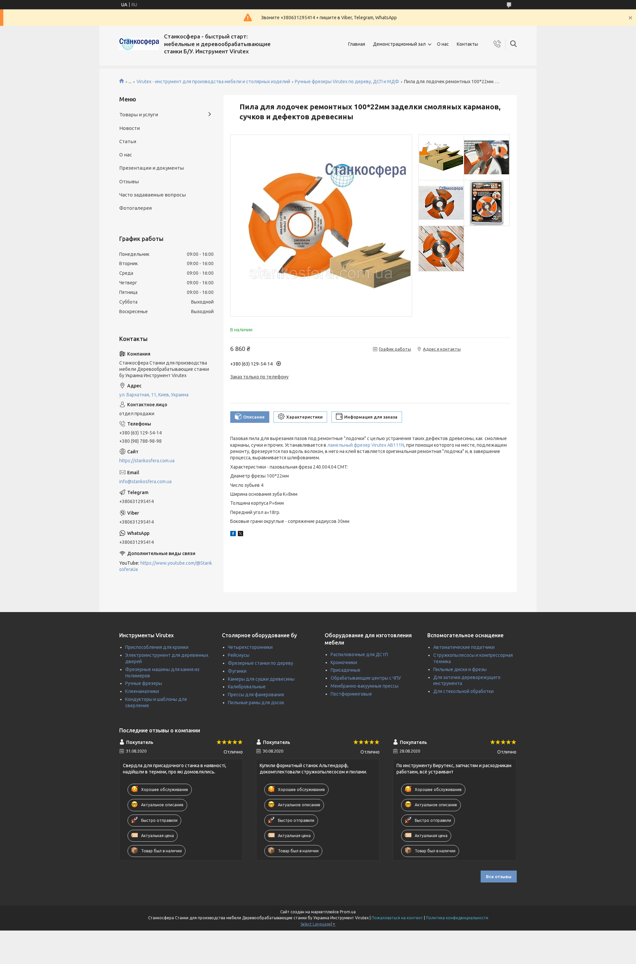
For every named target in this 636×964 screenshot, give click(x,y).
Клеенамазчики (142, 691)
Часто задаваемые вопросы (152, 195)
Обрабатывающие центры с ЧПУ (366, 678)
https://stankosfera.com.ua (147, 460)
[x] (240, 534)
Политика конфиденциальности (457, 918)
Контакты (467, 44)
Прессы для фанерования (256, 694)
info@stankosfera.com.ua (145, 481)
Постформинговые (351, 694)
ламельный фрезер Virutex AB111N (365, 445)
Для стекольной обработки (463, 691)
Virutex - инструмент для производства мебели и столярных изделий (213, 81)
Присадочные (345, 670)
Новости (129, 128)
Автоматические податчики (464, 647)
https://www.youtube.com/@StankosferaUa (165, 566)
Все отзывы (498, 876)
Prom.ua (348, 912)
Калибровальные (247, 686)
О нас (443, 44)
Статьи (127, 141)
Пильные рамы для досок (256, 702)
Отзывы (129, 181)
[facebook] (233, 534)
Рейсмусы (238, 655)
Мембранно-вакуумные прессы (364, 686)
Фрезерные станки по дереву (260, 663)
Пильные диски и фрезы (460, 669)
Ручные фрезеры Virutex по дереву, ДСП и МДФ (347, 81)
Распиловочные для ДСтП (359, 654)
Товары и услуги (138, 114)
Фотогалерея (135, 208)
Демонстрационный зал (399, 44)
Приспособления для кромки (156, 647)
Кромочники (344, 662)
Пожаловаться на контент (397, 918)
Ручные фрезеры (143, 683)
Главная (356, 44)
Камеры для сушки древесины (261, 679)
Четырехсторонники (250, 647)
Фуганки (237, 671)
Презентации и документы (151, 168)
